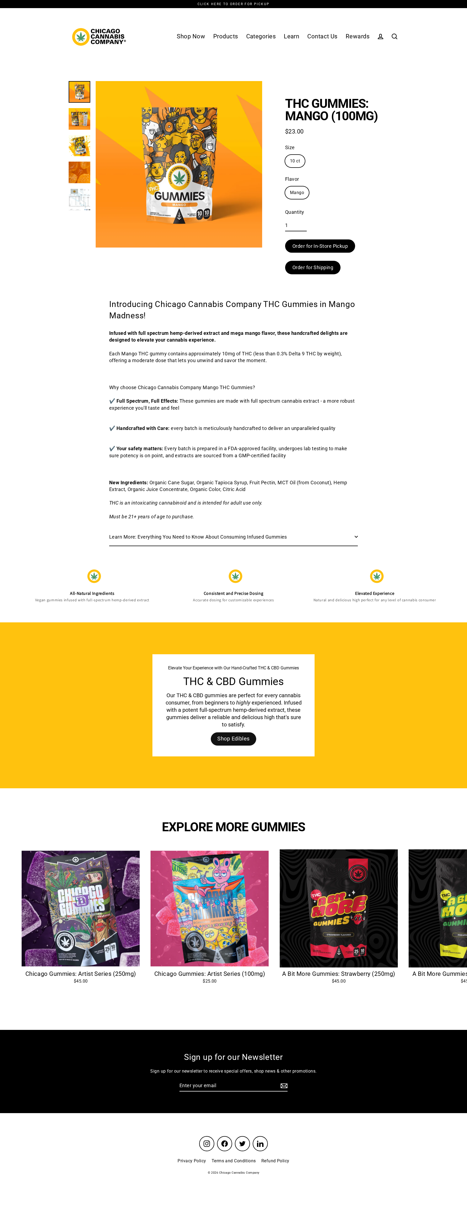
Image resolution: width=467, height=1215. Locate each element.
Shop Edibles (233, 739)
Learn (291, 36)
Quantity (294, 212)
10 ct (295, 160)
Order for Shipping (312, 267)
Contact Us (322, 36)
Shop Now (191, 36)
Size (290, 147)
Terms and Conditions (234, 1160)
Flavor (292, 179)
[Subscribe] (283, 1086)
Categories (261, 36)
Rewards (357, 36)
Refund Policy (275, 1160)
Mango (297, 192)
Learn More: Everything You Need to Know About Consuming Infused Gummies (198, 537)
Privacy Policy (192, 1160)
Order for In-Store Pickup (320, 246)
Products (225, 36)
